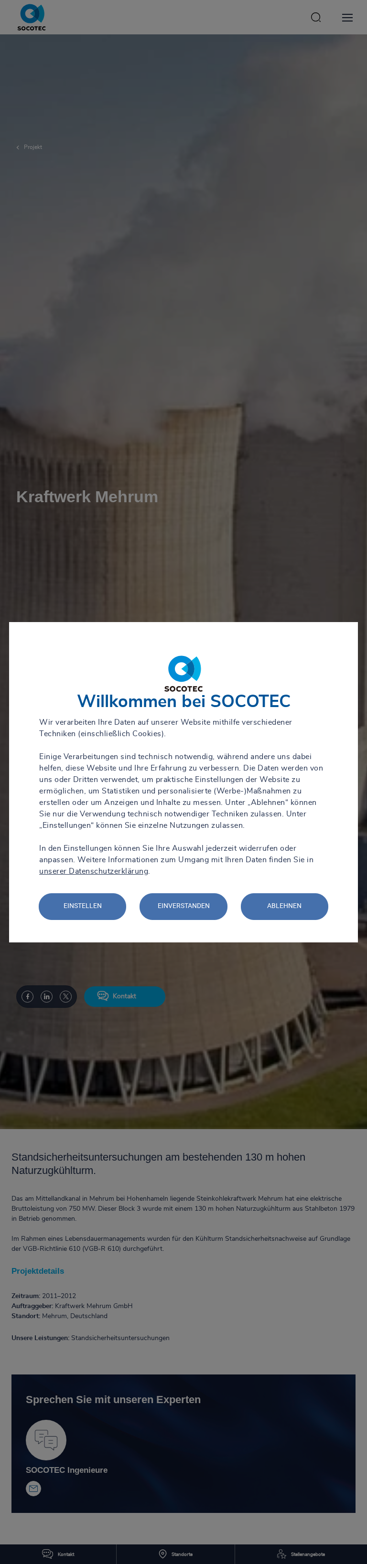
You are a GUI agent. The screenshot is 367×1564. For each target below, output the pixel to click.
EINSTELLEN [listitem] (83, 905)
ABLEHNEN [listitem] (284, 905)
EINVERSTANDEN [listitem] (184, 905)
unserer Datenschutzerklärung (93, 871)
